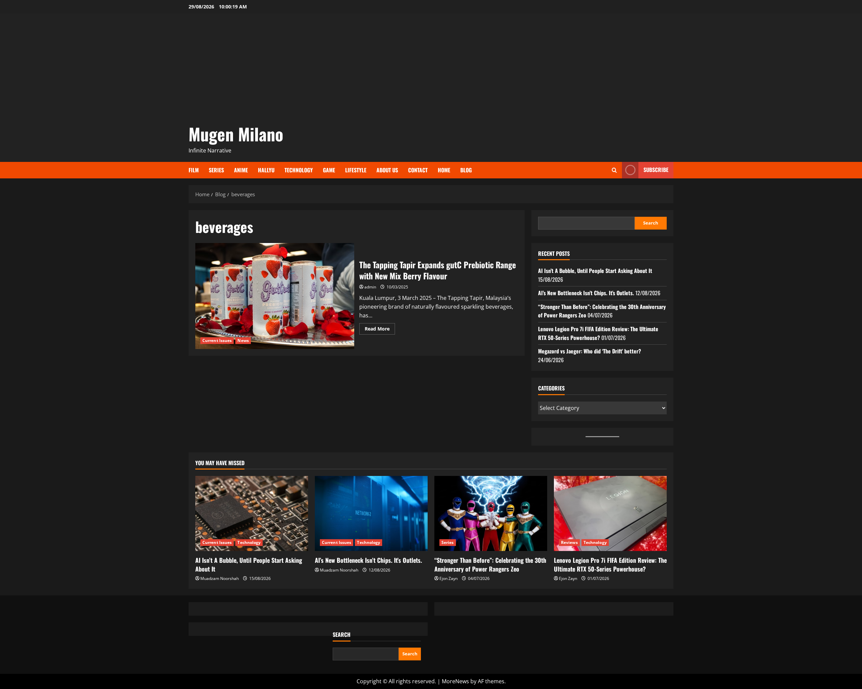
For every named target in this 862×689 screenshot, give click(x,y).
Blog (466, 170)
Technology (299, 170)
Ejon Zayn (448, 578)
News (242, 340)
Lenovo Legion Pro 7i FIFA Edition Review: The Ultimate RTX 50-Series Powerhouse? (598, 333)
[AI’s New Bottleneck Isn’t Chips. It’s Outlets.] (371, 513)
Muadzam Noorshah (219, 578)
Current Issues (217, 340)
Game (329, 170)
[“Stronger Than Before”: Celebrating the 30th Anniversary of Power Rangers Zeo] (490, 513)
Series (216, 170)
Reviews (569, 542)
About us (387, 170)
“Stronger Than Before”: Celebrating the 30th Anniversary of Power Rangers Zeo (490, 564)
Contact (418, 170)
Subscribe (655, 170)
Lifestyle (355, 170)
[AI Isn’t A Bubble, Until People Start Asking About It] (251, 513)
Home (444, 170)
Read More (380, 330)
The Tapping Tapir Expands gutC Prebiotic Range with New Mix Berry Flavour (274, 296)
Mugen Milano (236, 133)
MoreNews (455, 681)
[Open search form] (614, 170)
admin (370, 287)
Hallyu (266, 170)
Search (650, 223)
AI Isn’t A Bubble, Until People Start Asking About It (595, 271)
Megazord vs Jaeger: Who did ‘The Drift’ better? (589, 351)
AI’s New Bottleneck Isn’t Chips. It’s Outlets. (586, 293)
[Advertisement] (431, 71)
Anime (241, 170)
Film (194, 170)
